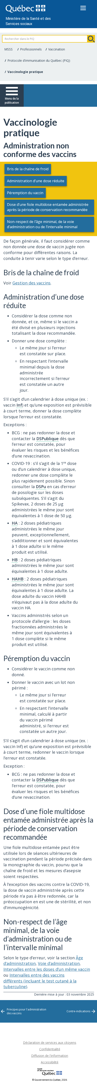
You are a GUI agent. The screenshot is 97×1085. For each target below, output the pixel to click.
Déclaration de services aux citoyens (49, 1042)
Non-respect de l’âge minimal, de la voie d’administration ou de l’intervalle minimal (42, 224)
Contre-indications (78, 1011)
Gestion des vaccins (31, 283)
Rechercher (91, 39)
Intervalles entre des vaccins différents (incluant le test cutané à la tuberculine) (39, 980)
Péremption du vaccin (25, 192)
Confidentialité (49, 1049)
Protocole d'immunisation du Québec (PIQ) (38, 60)
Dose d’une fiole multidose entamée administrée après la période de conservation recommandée (47, 207)
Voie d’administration (59, 963)
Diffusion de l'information (49, 1055)
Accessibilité (49, 1062)
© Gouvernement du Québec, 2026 (49, 1080)
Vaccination (56, 49)
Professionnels (31, 49)
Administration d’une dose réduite (35, 180)
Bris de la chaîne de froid (27, 168)
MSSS (8, 49)
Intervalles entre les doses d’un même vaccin (46, 969)
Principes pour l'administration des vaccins (26, 1011)
